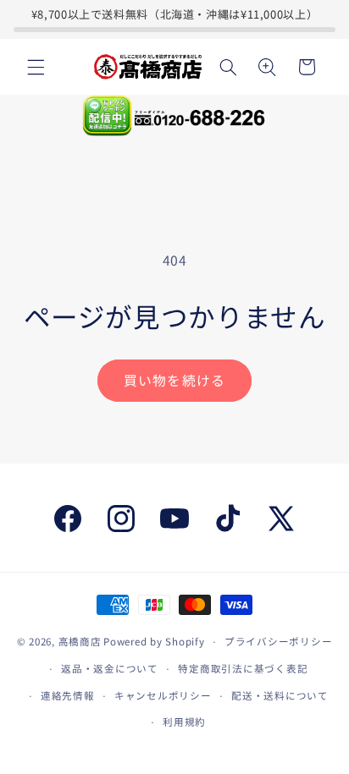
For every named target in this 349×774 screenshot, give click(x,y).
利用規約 (184, 721)
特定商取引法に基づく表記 (242, 668)
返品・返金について (109, 668)
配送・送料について (280, 695)
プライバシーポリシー (278, 641)
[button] (35, 66)
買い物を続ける (174, 380)
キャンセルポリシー (163, 695)
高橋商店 (80, 641)
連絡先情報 (68, 695)
